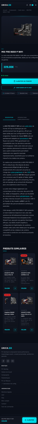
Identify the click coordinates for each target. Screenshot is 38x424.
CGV (2, 395)
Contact (3, 403)
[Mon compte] (27, 5)
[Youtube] (12, 361)
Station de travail (6, 372)
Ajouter (30, 420)
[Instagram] (8, 361)
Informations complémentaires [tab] (23, 118)
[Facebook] (3, 361)
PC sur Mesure (5, 381)
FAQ (2, 398)
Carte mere (21, 10)
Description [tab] (9, 117)
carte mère (28, 126)
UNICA (6, 5)
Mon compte (5, 401)
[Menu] (36, 5)
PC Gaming (4, 369)
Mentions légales (6, 392)
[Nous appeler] (36, 1)
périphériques (24, 196)
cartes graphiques (17, 172)
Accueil (5, 10)
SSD (28, 172)
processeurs (24, 138)
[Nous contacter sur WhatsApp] (34, 1)
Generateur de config (9, 383)
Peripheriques (5, 378)
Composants (12, 10)
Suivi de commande (7, 406)
